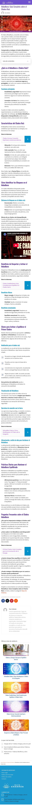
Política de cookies (6, 777)
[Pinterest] (12, 601)
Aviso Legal (5, 772)
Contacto (4, 779)
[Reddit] (16, 601)
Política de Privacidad (7, 774)
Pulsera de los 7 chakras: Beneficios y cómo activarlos (15, 752)
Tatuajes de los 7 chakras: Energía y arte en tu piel (17, 744)
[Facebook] (3, 601)
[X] (7, 601)
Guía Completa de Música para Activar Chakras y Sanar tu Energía (17, 748)
